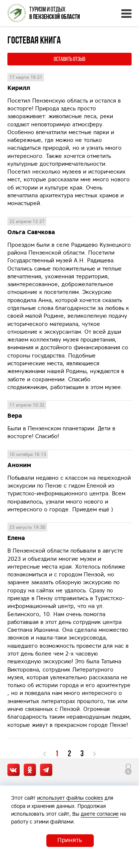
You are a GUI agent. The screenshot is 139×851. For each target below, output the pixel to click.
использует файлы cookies (70, 798)
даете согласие (100, 813)
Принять (69, 840)
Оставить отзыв (69, 59)
